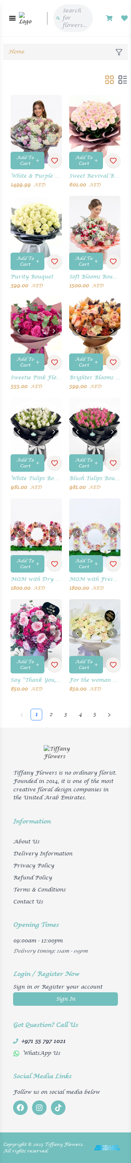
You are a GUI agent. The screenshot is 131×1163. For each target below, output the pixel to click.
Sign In (65, 999)
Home (16, 51)
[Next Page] (109, 714)
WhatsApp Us (41, 1053)
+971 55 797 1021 (43, 1041)
